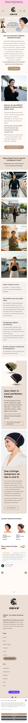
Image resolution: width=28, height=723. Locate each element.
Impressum (6, 668)
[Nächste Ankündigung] (25, 2)
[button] (3, 11)
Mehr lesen (5, 560)
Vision (4, 651)
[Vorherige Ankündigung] (2, 2)
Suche (4, 637)
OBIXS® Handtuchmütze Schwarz (7, 536)
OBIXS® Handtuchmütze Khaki (20, 536)
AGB (4, 682)
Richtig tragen (7, 644)
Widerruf (5, 675)
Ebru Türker (8, 564)
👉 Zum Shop (14, 68)
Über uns (5, 648)
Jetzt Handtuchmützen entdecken (13, 423)
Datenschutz (6, 671)
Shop (4, 641)
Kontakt (5, 655)
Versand (5, 678)
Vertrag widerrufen (10, 658)
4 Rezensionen (8, 566)
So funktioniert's (11, 507)
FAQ (4, 685)
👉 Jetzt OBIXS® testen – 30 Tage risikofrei (13, 147)
